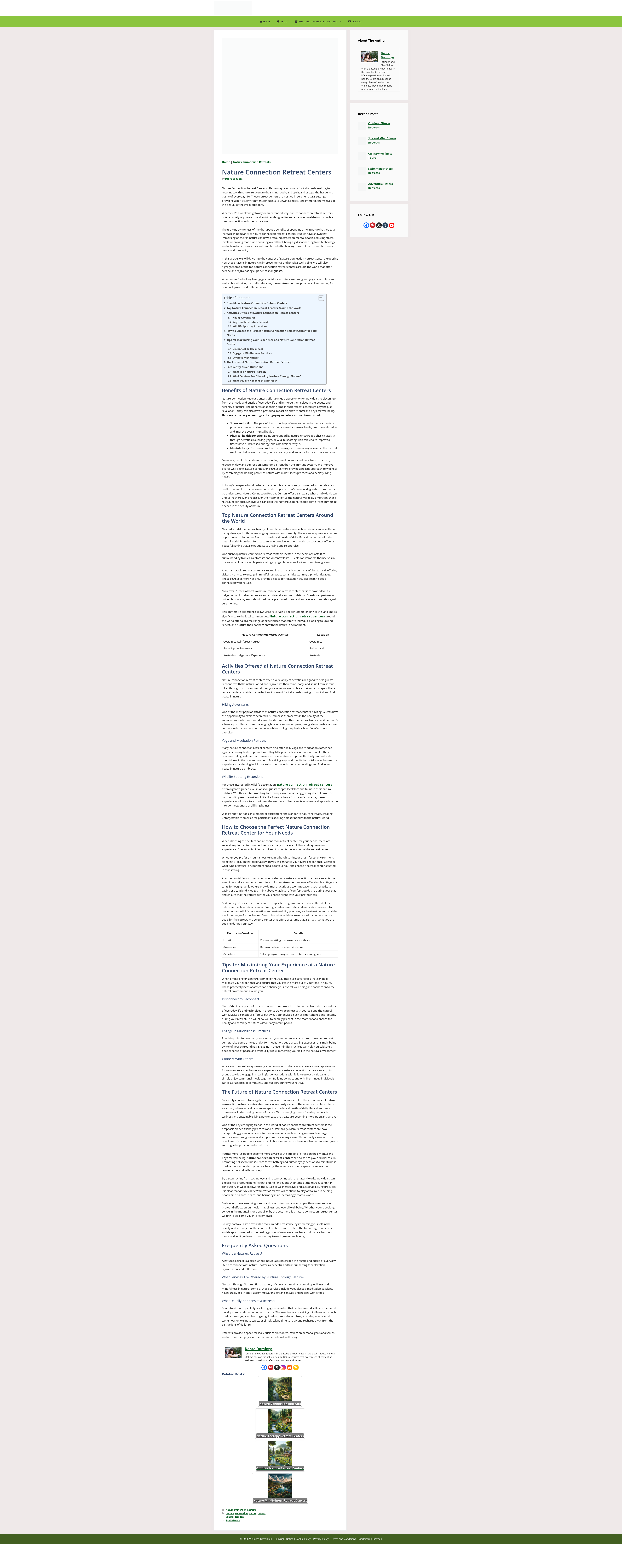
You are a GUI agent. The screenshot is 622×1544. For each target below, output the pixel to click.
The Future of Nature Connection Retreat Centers (258, 362)
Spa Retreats (233, 1520)
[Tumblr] (385, 225)
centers (230, 1513)
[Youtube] (391, 225)
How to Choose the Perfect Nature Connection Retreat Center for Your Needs (272, 333)
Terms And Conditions (343, 1538)
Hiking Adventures (244, 317)
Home (226, 162)
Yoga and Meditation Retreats (251, 322)
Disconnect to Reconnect (248, 348)
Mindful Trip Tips (235, 1516)
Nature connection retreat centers (297, 616)
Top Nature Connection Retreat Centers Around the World (264, 308)
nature (252, 1513)
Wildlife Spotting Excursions (250, 326)
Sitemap (377, 1538)
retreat (261, 1513)
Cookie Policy (303, 1538)
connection (241, 1513)
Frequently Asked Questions (245, 367)
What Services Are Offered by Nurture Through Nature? (267, 376)
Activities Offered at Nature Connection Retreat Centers (263, 313)
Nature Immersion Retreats (252, 162)
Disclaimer (364, 1538)
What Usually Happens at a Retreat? (255, 380)
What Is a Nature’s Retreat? (249, 371)
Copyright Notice (284, 1538)
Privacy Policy (321, 1538)
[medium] (379, 225)
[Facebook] (264, 1367)
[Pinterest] (270, 1367)
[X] (277, 1367)
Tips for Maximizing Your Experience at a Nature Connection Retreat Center (271, 342)
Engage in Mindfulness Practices (252, 353)
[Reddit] (289, 1367)
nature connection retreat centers (304, 784)
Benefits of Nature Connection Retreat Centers (257, 303)
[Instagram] (283, 1367)
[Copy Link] (296, 1367)
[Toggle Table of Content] (319, 298)
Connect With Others (246, 357)
